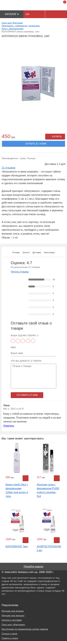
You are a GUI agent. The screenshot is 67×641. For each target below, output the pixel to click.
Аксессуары (49, 252)
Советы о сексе (10, 638)
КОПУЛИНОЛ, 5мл (17, 546)
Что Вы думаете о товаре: (26, 361)
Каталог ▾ (12, 14)
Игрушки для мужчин (13, 611)
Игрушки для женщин (13, 615)
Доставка (37, 252)
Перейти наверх (33, 566)
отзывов (8, 167)
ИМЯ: (13, 347)
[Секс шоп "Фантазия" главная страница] (33, 5)
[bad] (13, 341)
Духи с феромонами (12, 28)
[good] (28, 341)
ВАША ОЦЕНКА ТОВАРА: (24, 335)
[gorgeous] (33, 341)
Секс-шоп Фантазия (12, 23)
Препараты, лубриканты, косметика (21, 25)
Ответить (8, 425)
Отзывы (16, 252)
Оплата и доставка (12, 620)
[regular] (23, 341)
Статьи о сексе (9, 633)
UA (27, 14)
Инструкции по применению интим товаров (25, 629)
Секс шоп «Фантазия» (13, 624)
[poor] (18, 341)
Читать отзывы (20, 271)
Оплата (26, 252)
